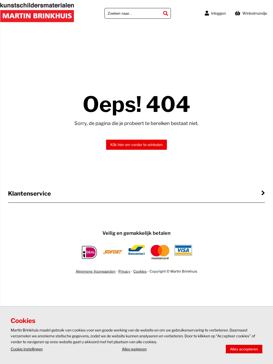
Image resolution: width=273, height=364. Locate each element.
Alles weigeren (134, 349)
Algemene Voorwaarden (95, 271)
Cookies (140, 271)
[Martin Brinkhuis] (37, 21)
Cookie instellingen (27, 349)
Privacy (124, 271)
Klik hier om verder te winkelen (136, 144)
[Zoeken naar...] (165, 13)
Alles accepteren (244, 349)
